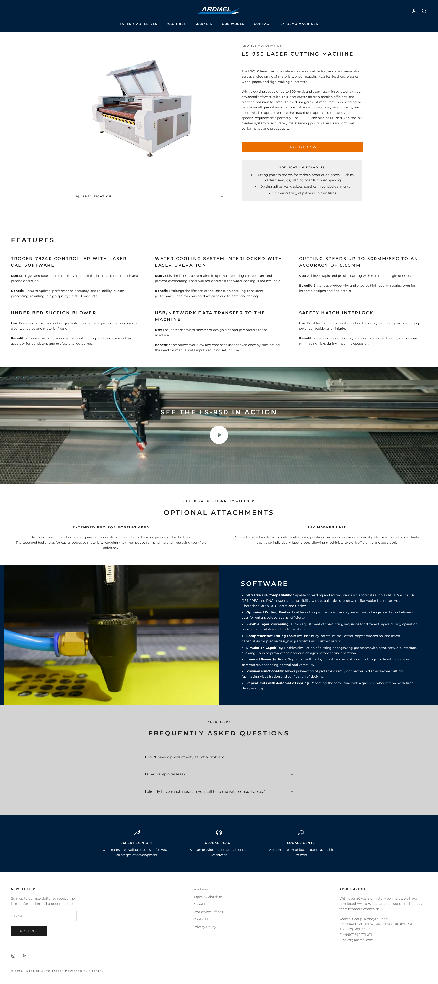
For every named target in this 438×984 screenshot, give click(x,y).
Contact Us (202, 919)
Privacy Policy (204, 927)
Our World (233, 23)
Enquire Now (302, 147)
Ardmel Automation (262, 45)
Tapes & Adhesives (138, 23)
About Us (200, 904)
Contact (262, 23)
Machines (176, 23)
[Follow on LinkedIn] (25, 955)
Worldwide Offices (208, 912)
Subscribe (29, 931)
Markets (204, 23)
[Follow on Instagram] (13, 955)
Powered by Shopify (84, 971)
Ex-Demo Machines (299, 23)
